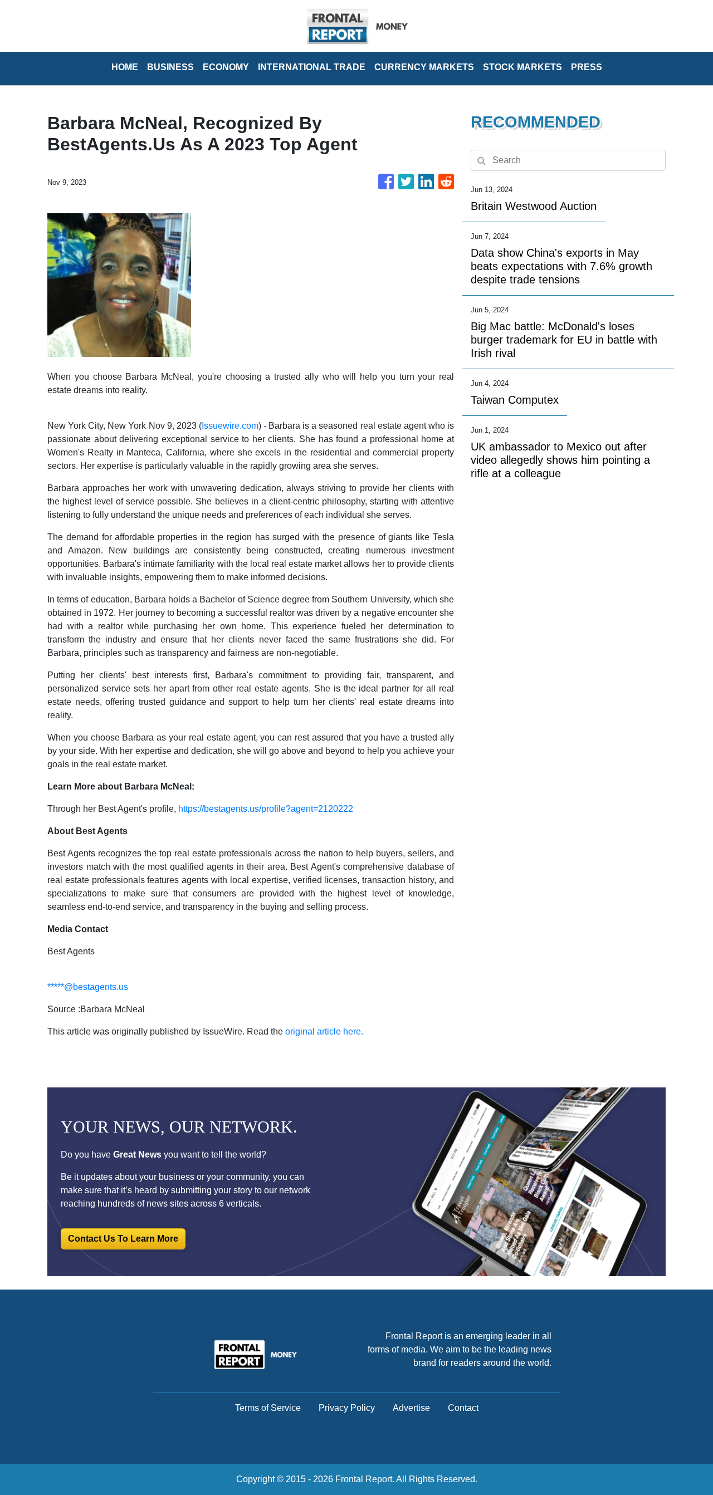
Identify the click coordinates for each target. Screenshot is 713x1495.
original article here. (324, 1031)
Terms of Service (268, 1408)
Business (170, 67)
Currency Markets (424, 67)
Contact (463, 1408)
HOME (124, 67)
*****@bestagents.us (87, 987)
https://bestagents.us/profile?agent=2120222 (265, 808)
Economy (226, 67)
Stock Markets (522, 67)
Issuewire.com (230, 425)
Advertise (411, 1408)
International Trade (311, 67)
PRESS (586, 67)
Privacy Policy (347, 1408)
